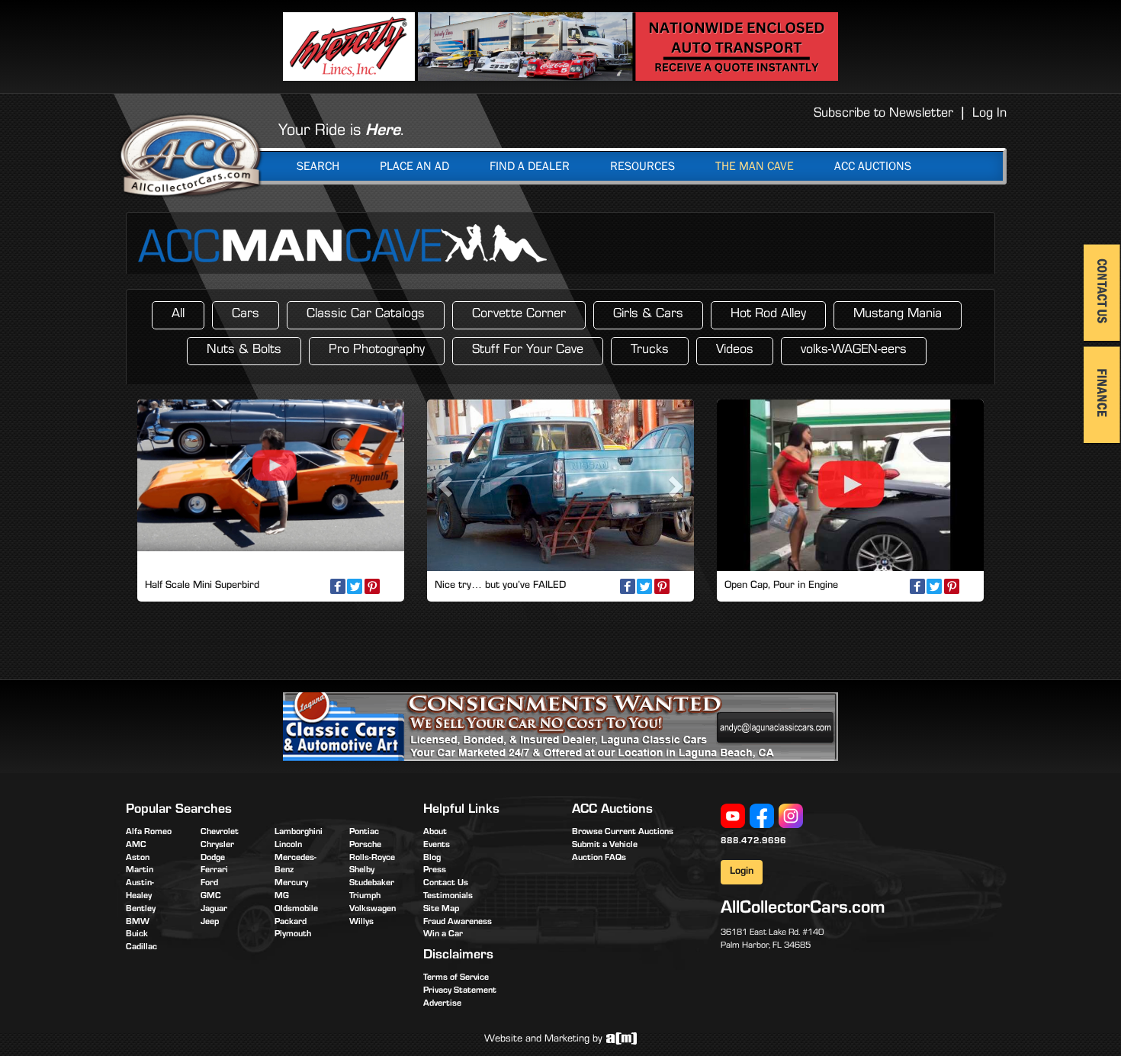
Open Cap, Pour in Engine (781, 586)
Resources (642, 166)
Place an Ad (414, 166)
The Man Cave (754, 166)
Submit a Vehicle (605, 845)
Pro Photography (377, 351)
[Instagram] (791, 816)
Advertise (442, 1004)
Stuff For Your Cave (527, 351)
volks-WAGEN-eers (854, 351)
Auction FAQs (599, 858)
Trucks (650, 351)
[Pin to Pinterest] (372, 586)
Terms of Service (456, 978)
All (178, 315)
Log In (989, 114)
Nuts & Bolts (244, 351)
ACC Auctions (872, 166)
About (435, 832)
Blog (432, 858)
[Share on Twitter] (354, 586)
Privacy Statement (459, 991)
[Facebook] (762, 816)
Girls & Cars (648, 315)
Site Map (441, 909)
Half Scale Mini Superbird (202, 586)
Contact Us (445, 883)
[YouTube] (733, 816)
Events (436, 845)
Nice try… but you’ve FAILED (500, 586)
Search (318, 166)
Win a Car (443, 934)
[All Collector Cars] (190, 154)
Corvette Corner (519, 315)
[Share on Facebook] (337, 586)
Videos (734, 351)
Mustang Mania (897, 315)
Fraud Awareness (457, 922)
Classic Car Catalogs (366, 315)
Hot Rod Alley (768, 315)
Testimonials (448, 896)
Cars (245, 315)
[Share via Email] (389, 586)
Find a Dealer (530, 166)
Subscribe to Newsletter (883, 114)
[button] (447, 485)
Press (434, 870)
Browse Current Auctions (622, 832)
